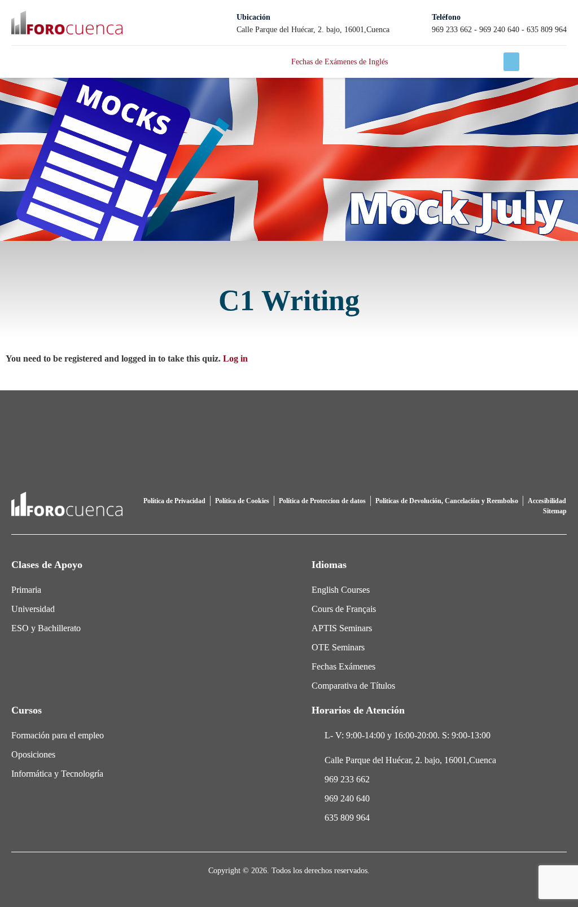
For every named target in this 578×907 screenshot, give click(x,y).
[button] (511, 61)
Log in (235, 358)
